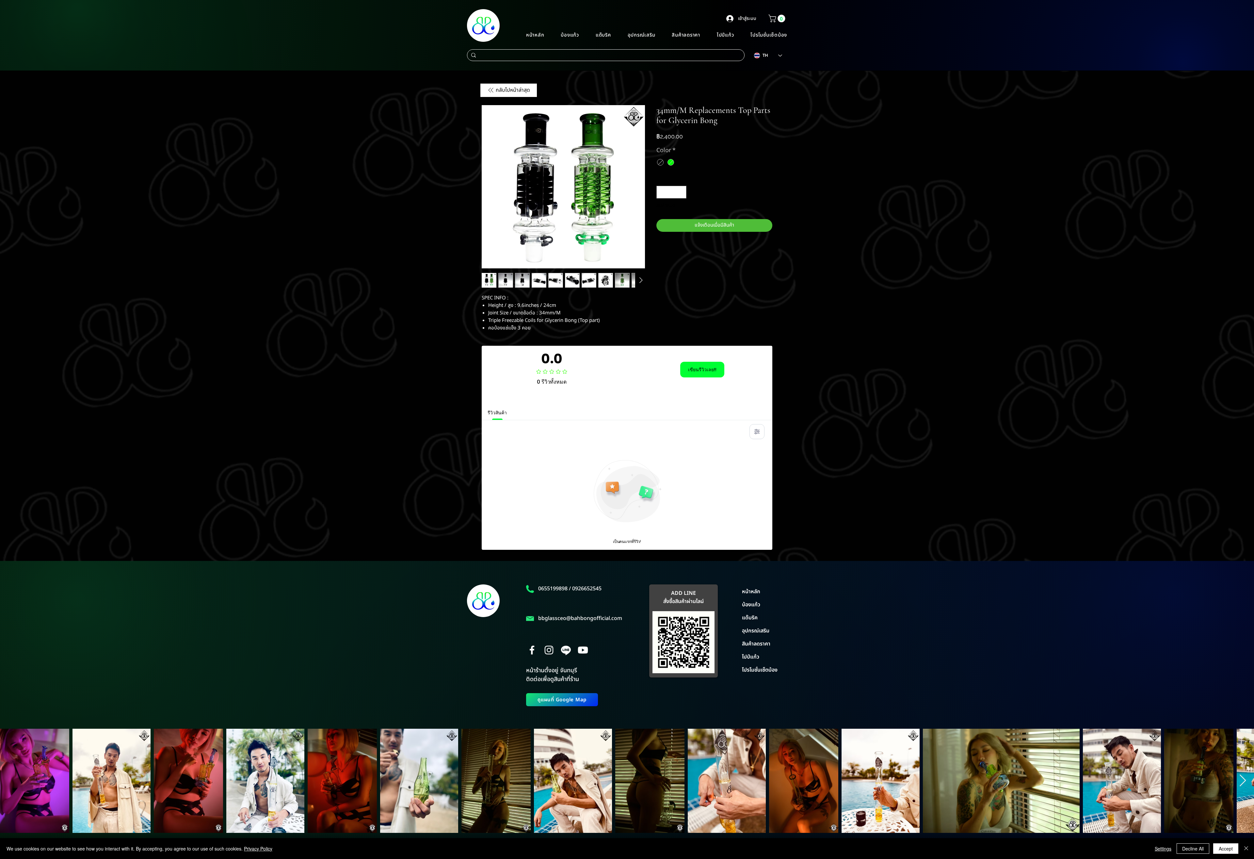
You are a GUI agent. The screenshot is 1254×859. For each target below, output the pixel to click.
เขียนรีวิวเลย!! (702, 369)
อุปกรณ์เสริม (755, 631)
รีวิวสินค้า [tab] (497, 412)
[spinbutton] (671, 192)
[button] (777, 18)
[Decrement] (661, 192)
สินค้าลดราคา (756, 644)
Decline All (1193, 848)
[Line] (566, 650)
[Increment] (681, 192)
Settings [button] (1163, 848)
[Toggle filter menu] (756, 431)
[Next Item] (1242, 780)
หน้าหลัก (751, 592)
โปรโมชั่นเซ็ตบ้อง (760, 670)
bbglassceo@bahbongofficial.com (580, 618)
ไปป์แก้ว (750, 657)
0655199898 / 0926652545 (570, 589)
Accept (1226, 848)
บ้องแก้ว (751, 605)
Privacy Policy (258, 848)
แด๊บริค (750, 618)
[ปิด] (1246, 848)
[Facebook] (532, 650)
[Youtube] (583, 650)
